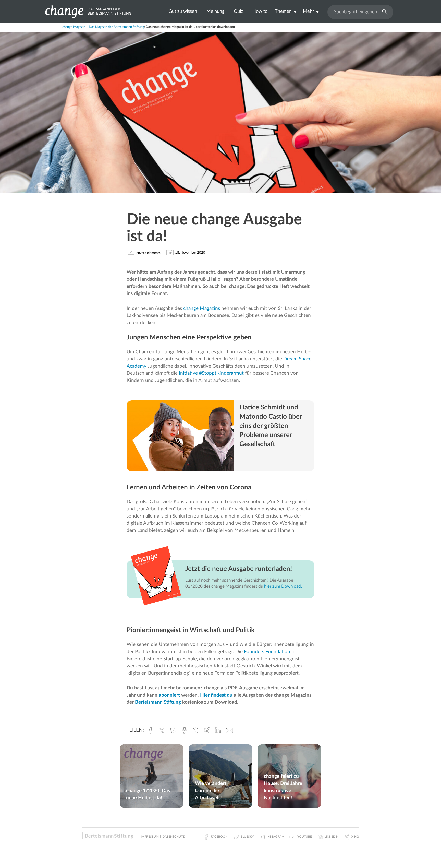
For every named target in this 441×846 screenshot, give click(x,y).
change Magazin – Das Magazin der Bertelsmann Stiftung (103, 27)
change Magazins (201, 308)
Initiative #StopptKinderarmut (211, 373)
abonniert (169, 695)
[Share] (79, 29)
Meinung (215, 11)
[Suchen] (383, 11)
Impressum (150, 836)
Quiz (238, 11)
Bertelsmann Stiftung (158, 702)
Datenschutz (173, 836)
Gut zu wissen (183, 11)
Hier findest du (216, 695)
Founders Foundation (267, 651)
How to (259, 11)
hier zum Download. (283, 586)
